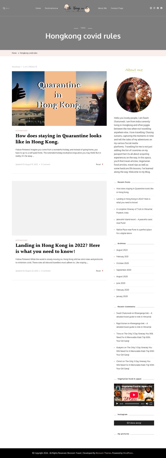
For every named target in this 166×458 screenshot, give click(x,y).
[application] (134, 395)
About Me (102, 8)
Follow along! (135, 423)
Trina (118, 333)
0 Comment (45, 164)
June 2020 (120, 283)
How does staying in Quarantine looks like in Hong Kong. (58, 139)
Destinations (50, 8)
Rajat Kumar (121, 323)
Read (98, 164)
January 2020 (122, 296)
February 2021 (122, 256)
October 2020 (122, 263)
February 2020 (122, 290)
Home (38, 8)
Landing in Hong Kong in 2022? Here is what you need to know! (58, 248)
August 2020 (122, 276)
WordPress (128, 453)
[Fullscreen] (151, 405)
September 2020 (123, 270)
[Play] (117, 405)
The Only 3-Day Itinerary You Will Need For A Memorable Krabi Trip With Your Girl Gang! (134, 337)
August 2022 (122, 250)
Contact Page (117, 8)
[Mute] (147, 405)
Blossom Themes (103, 453)
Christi (119, 361)
